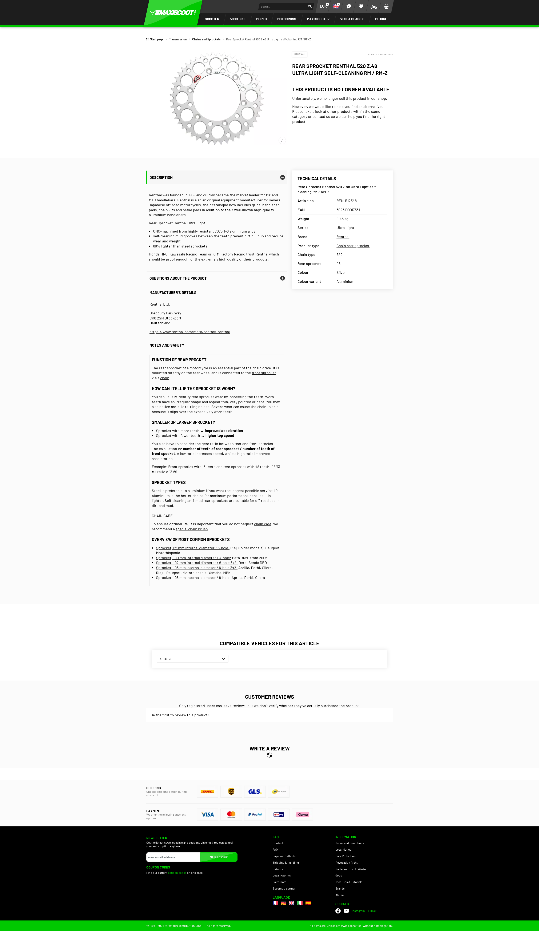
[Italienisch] (300, 903)
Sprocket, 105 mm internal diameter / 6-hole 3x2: (196, 567)
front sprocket (264, 372)
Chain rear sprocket (353, 245)
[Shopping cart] (386, 6)
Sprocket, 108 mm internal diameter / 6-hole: (193, 577)
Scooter (212, 19)
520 (339, 254)
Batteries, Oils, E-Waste (350, 869)
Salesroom (279, 882)
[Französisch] (275, 903)
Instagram (358, 910)
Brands (340, 888)
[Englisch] (291, 903)
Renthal (299, 54)
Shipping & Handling (286, 862)
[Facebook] (338, 911)
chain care (262, 523)
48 (338, 263)
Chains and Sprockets (206, 39)
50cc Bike (237, 19)
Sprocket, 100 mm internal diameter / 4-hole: (193, 557)
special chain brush (192, 529)
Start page (157, 39)
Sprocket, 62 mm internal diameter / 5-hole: (192, 547)
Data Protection (345, 856)
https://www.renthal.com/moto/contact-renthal (189, 331)
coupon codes (177, 872)
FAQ (275, 849)
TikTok (372, 910)
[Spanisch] (308, 903)
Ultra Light (345, 227)
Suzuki (165, 659)
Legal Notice (343, 849)
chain (164, 377)
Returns (278, 869)
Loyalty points (282, 875)
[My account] (348, 6)
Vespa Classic (352, 19)
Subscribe (219, 857)
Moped (261, 19)
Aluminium (345, 281)
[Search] (310, 6)
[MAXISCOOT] (173, 12)
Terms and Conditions (349, 843)
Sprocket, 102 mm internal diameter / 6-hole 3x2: (197, 562)
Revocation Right (346, 862)
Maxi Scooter (318, 19)
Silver (341, 272)
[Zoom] (282, 140)
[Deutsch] (283, 903)
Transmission (178, 39)
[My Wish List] (361, 6)
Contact (278, 843)
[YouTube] (346, 910)
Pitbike (381, 19)
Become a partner (284, 888)
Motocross (286, 19)
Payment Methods (284, 856)
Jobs (338, 875)
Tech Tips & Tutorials (348, 882)
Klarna (339, 895)
